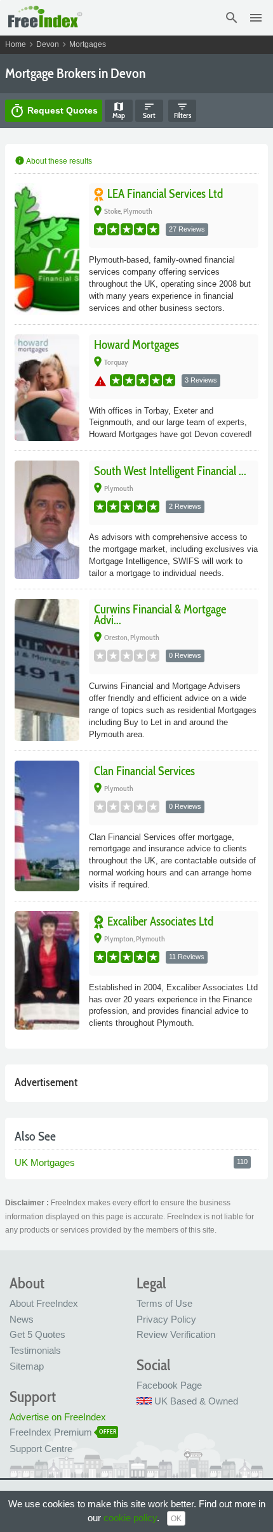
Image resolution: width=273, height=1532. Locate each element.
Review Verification (175, 1334)
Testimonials (35, 1350)
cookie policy (130, 1517)
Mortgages (87, 44)
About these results (53, 161)
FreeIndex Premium (51, 1432)
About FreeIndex (44, 1303)
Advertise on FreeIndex (58, 1416)
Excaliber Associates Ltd (160, 921)
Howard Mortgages (136, 344)
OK (176, 1518)
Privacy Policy (166, 1319)
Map (118, 110)
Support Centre (41, 1448)
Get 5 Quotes (37, 1334)
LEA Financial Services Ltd (165, 194)
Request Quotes (54, 111)
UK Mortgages (46, 1162)
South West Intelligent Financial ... (170, 471)
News (22, 1319)
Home (15, 44)
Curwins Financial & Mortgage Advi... (160, 614)
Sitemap (27, 1366)
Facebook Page (169, 1385)
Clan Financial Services (144, 771)
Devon (47, 44)
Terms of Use (164, 1303)
